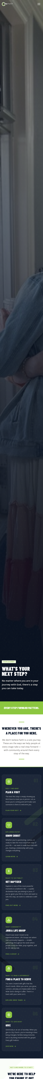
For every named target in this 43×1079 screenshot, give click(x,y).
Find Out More (12, 905)
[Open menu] (39, 4)
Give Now (9, 1046)
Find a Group (11, 954)
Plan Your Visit (12, 810)
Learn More (10, 857)
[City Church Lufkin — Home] (7, 4)
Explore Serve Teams (14, 1000)
